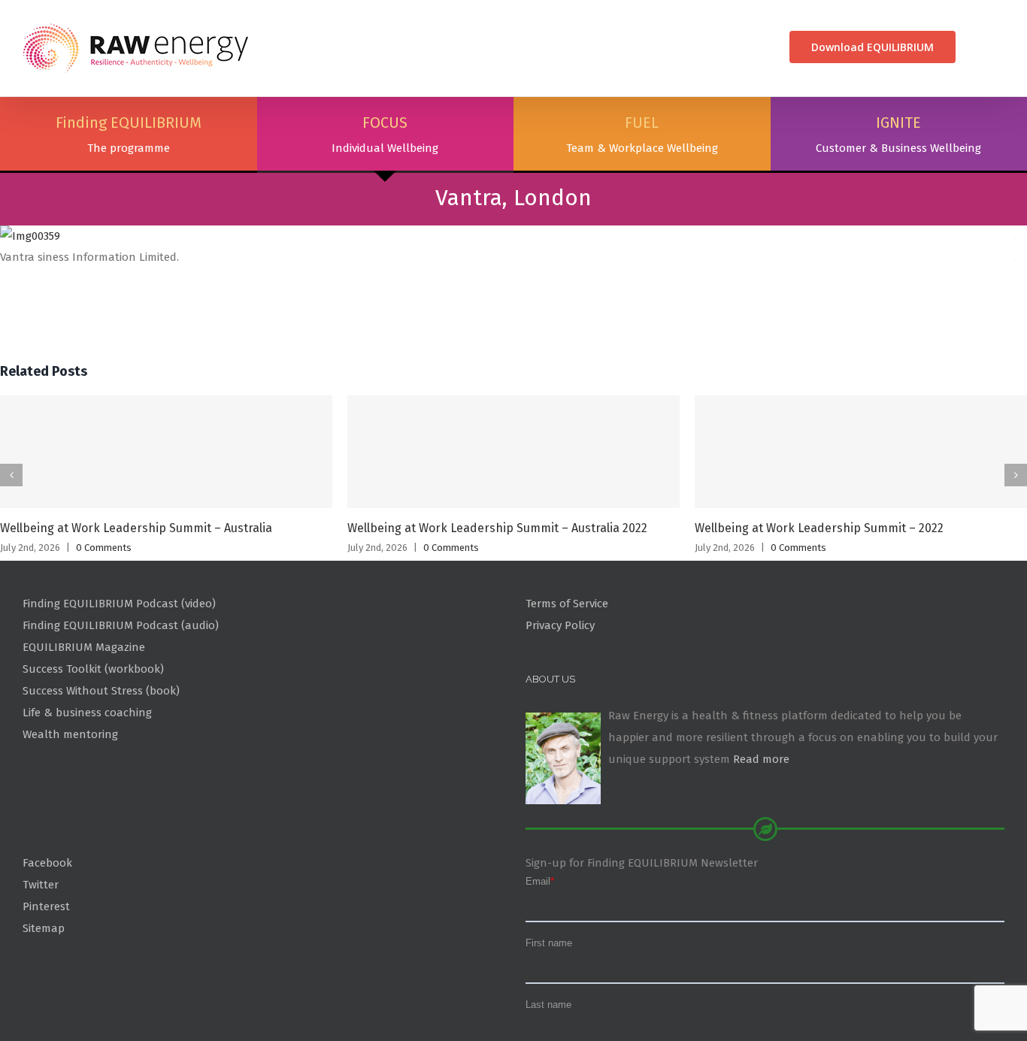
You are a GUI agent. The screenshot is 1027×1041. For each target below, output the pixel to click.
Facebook (47, 934)
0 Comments (104, 619)
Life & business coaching (87, 784)
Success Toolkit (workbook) (93, 740)
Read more (761, 830)
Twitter (41, 956)
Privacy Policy (560, 697)
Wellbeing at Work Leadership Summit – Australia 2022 (497, 599)
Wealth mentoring (70, 806)
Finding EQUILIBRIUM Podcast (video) (119, 675)
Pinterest (46, 978)
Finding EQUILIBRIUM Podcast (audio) (121, 697)
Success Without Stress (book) (101, 762)
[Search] (980, 47)
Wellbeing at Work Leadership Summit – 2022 (819, 599)
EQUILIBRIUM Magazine (84, 718)
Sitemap (44, 999)
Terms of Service (567, 675)
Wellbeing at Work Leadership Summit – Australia (136, 599)
